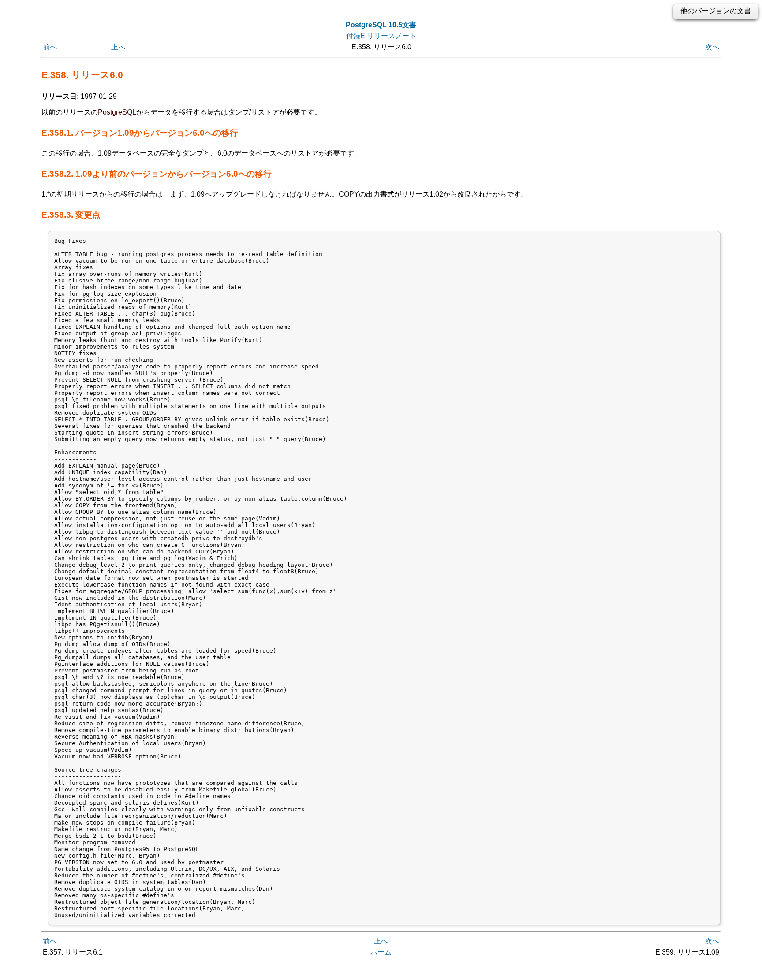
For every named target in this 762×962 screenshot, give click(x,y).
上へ (118, 47)
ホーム (381, 952)
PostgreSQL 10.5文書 (381, 25)
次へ (712, 47)
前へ (50, 47)
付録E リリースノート (381, 36)
